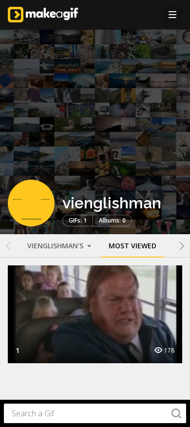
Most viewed (132, 245)
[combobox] (95, 413)
